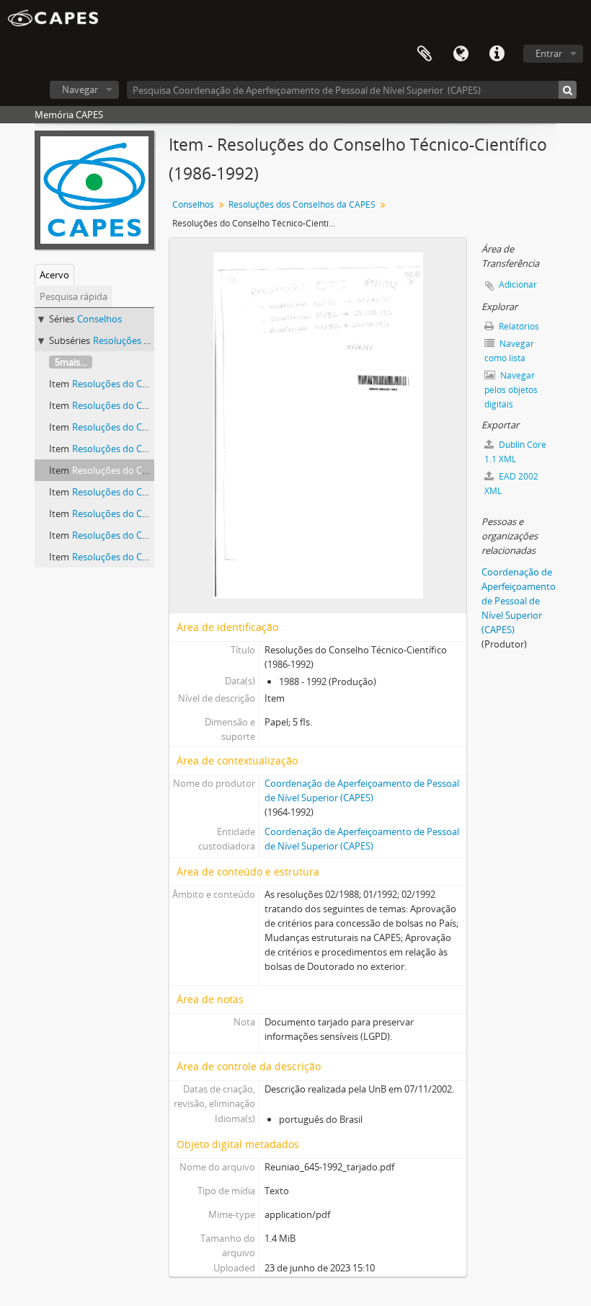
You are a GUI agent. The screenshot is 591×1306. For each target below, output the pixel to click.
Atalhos (497, 54)
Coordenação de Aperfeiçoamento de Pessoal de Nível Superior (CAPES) (518, 600)
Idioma (461, 54)
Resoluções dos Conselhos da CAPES (302, 204)
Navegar (80, 89)
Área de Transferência (424, 54)
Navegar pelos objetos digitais (511, 389)
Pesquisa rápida (73, 296)
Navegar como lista (509, 350)
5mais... (70, 362)
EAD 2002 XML (511, 483)
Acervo (54, 274)
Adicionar (518, 284)
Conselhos (99, 318)
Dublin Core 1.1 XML (515, 451)
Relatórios (518, 326)
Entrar (549, 53)
